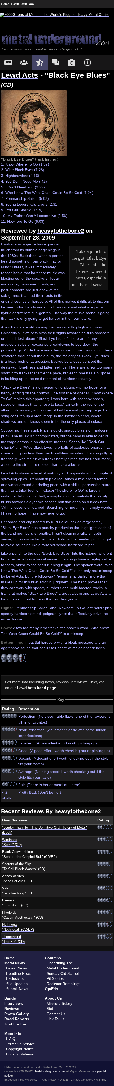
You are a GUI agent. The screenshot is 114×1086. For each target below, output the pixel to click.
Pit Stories (55, 978)
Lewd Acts (19, 75)
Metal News (14, 963)
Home (5, 4)
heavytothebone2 (60, 230)
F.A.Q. (11, 1038)
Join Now (27, 4)
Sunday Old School (63, 973)
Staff (50, 1008)
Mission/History (59, 1003)
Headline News (18, 973)
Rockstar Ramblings (63, 984)
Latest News (16, 968)
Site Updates (17, 984)
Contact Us (56, 1014)
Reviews (11, 1008)
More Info (12, 1033)
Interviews (13, 1003)
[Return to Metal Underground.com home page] (57, 39)
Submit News (17, 989)
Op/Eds (51, 989)
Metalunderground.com (50, 1071)
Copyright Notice (20, 1049)
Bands (10, 998)
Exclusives (15, 978)
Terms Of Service (20, 1044)
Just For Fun (16, 1024)
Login (15, 4)
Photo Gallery (16, 1014)
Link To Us (55, 1019)
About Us (53, 998)
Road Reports (16, 1019)
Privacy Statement (21, 1054)
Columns (53, 958)
